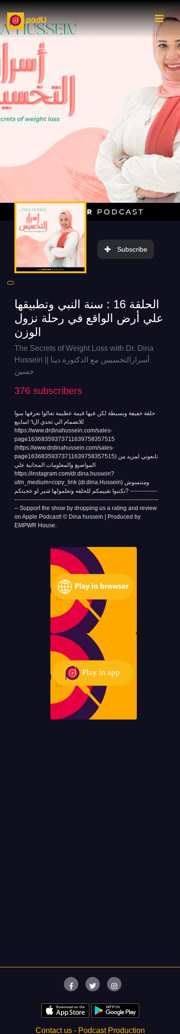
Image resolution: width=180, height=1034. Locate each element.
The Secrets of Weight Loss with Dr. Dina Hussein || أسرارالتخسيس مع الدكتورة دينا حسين (84, 359)
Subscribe (132, 249)
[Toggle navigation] (159, 21)
